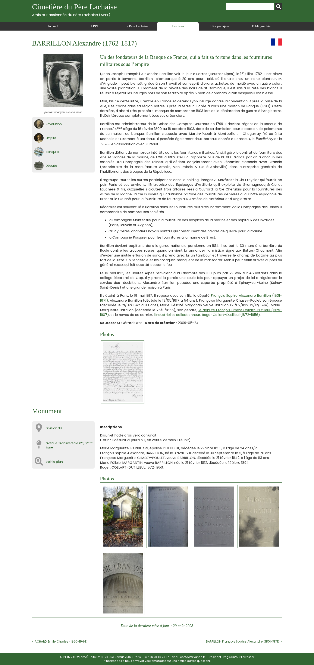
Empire (51, 138)
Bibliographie (261, 26)
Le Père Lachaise (136, 26)
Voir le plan (54, 462)
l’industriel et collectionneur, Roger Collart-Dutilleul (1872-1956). (207, 314)
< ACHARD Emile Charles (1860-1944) (60, 641)
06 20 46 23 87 (159, 657)
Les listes (178, 26)
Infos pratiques (219, 26)
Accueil (53, 26)
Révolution (54, 124)
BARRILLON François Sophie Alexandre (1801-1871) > (244, 641)
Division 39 (54, 428)
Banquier (52, 152)
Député (51, 166)
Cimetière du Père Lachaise (74, 10)
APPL (94, 26)
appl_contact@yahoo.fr (188, 657)
